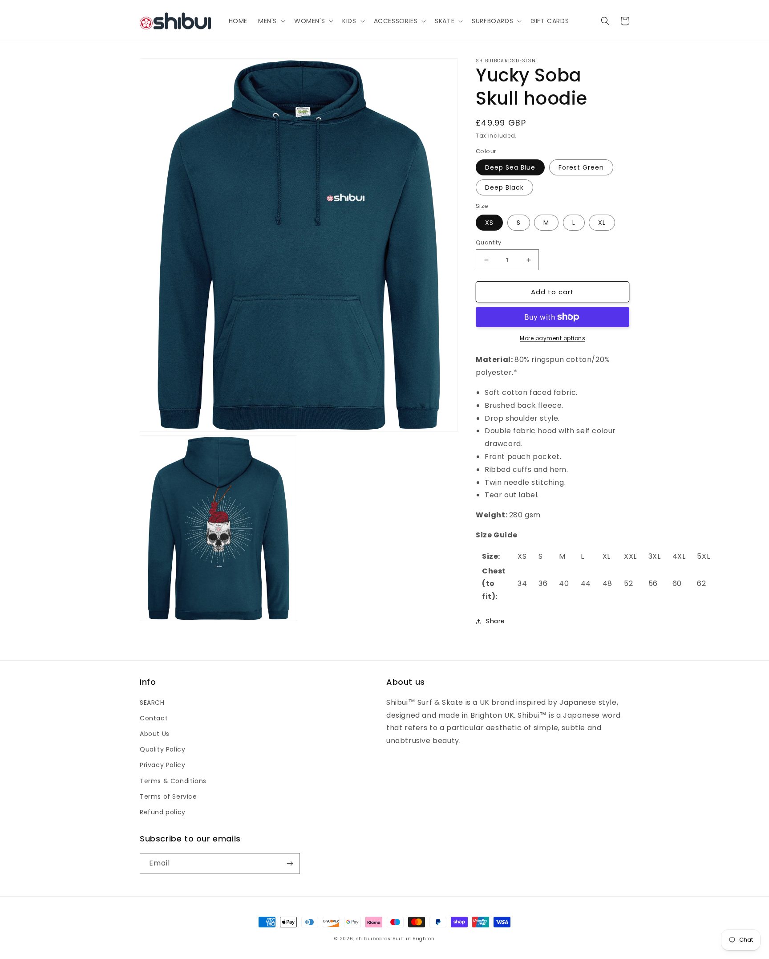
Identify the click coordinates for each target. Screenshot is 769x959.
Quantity (488, 242)
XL (602, 222)
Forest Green (581, 167)
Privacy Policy (162, 764)
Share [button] (495, 621)
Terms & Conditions (173, 780)
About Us (155, 733)
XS (489, 222)
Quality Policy (162, 749)
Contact (154, 718)
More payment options (552, 338)
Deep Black (504, 187)
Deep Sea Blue (510, 167)
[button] (271, 21)
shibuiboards (373, 938)
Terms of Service (168, 796)
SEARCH (152, 702)
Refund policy (163, 812)
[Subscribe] (290, 863)
